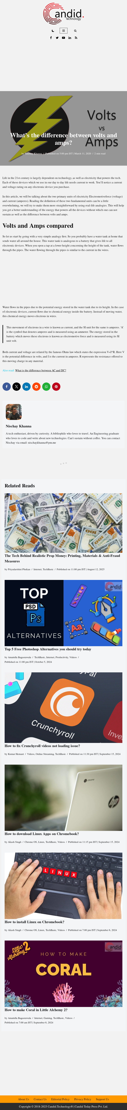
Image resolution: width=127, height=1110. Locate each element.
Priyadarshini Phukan (19, 569)
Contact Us (40, 1099)
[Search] (75, 30)
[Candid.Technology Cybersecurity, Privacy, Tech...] (63, 13)
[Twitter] (57, 37)
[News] (76, 37)
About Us (23, 1099)
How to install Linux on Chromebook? (34, 921)
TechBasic (48, 569)
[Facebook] (51, 37)
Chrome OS (31, 841)
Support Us (102, 1099)
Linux (41, 841)
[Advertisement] (63, 66)
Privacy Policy (82, 1099)
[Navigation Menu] (63, 30)
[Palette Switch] (53, 30)
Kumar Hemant (16, 754)
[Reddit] (36, 386)
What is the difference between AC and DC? (40, 370)
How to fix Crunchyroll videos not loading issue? (42, 745)
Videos (73, 657)
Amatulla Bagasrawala (19, 657)
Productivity (62, 657)
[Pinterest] (56, 386)
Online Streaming (45, 754)
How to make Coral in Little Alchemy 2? (36, 1009)
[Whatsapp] (46, 386)
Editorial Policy (60, 1099)
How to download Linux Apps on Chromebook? (42, 833)
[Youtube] (63, 37)
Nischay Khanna (33, 153)
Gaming (48, 1018)
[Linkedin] (69, 37)
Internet (38, 569)
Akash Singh (14, 841)
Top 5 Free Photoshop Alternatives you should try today (48, 649)
